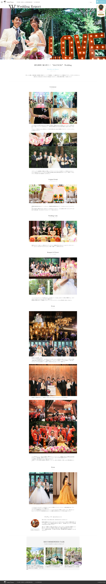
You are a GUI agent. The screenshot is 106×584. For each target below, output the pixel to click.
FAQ (91, 2)
